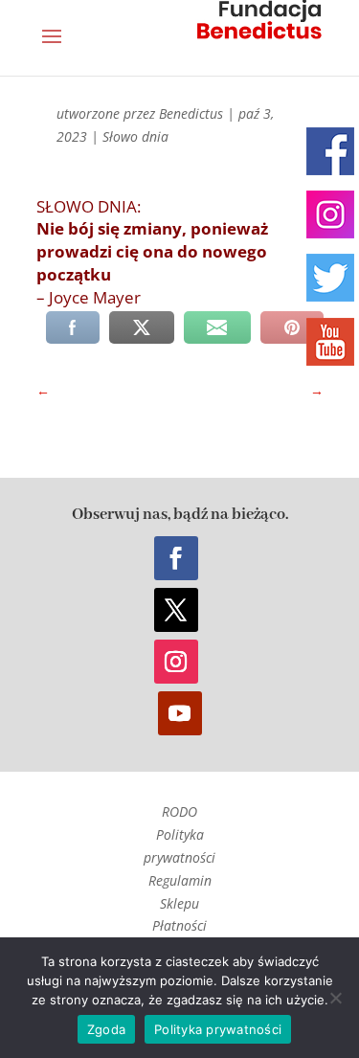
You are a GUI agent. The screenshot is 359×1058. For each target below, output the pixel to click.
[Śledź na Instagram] (176, 662)
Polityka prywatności (217, 1029)
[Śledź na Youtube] (180, 713)
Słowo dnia (135, 136)
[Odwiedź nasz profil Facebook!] (330, 151)
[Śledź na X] (176, 610)
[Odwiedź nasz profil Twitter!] (330, 278)
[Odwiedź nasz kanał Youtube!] (330, 342)
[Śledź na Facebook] (176, 558)
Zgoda (106, 1029)
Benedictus (191, 113)
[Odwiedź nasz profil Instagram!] (330, 214)
